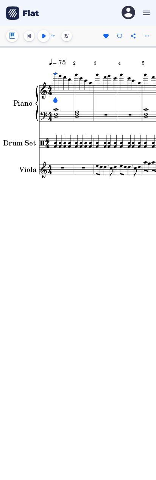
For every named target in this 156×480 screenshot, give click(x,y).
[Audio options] (53, 36)
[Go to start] (29, 36)
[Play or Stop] (43, 36)
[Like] (106, 36)
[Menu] (145, 13)
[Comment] (119, 36)
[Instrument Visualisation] (66, 36)
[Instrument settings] (12, 36)
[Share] (133, 36)
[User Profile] (128, 13)
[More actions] (147, 36)
